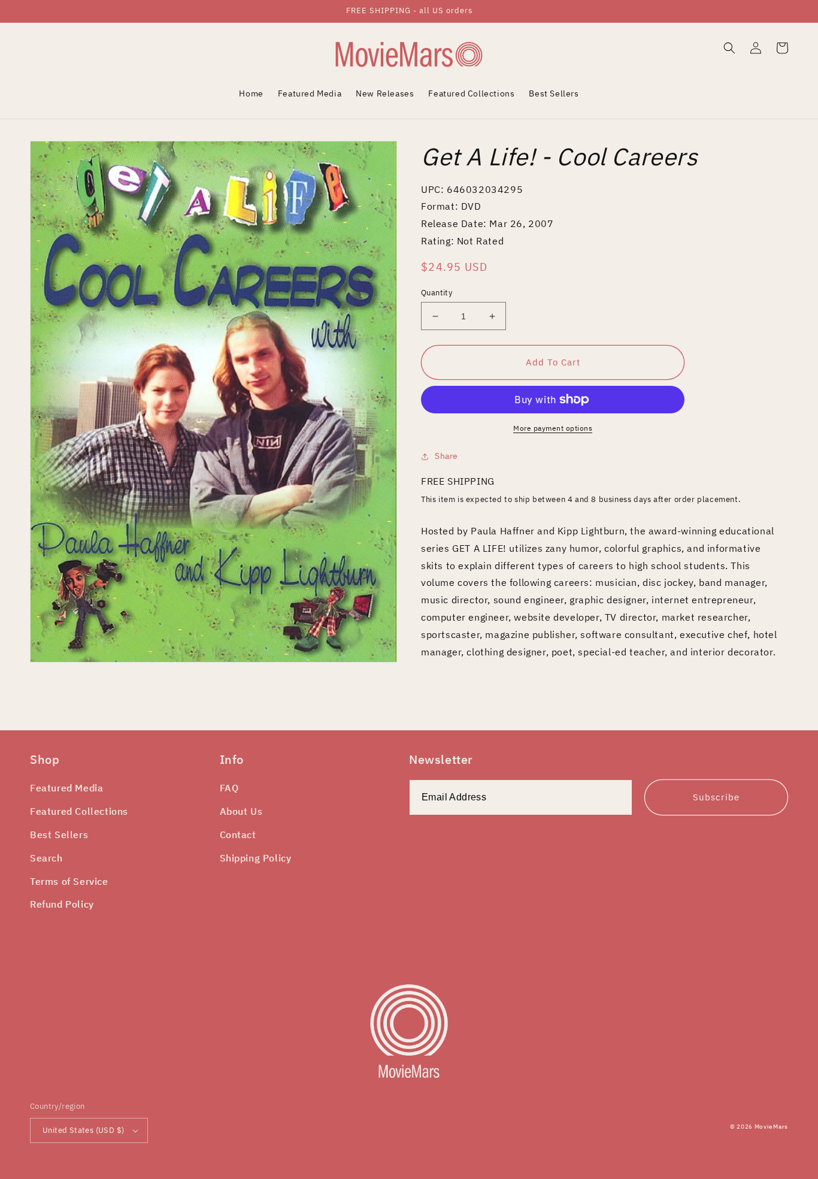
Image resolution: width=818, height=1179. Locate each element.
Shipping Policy (256, 858)
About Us (241, 811)
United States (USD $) (83, 1130)
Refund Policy (62, 904)
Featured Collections (79, 811)
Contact (238, 835)
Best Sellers (59, 835)
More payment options (552, 428)
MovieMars (771, 1126)
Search (46, 858)
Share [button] (446, 456)
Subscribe (716, 797)
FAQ (229, 788)
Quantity (436, 293)
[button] (729, 48)
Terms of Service (69, 881)
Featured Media (66, 788)
